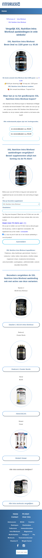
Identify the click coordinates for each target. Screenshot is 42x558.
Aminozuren (12, 522)
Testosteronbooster (25, 538)
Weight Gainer (27, 541)
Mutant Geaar (21, 458)
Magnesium (28, 531)
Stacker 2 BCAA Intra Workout (21, 325)
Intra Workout (21, 19)
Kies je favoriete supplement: (13, 201)
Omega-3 (25, 534)
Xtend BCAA (21, 414)
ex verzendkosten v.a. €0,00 (21, 129)
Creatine (31, 522)
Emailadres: (7, 207)
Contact (14, 517)
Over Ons (26, 517)
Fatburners (13, 528)
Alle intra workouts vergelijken (21, 503)
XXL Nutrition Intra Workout (17, 22)
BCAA (22, 522)
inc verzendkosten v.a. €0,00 (21, 134)
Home (4, 11)
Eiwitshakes (27, 525)
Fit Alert (25, 514)
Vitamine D (14, 541)
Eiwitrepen (14, 525)
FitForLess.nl (10, 19)
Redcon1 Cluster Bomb (21, 369)
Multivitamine (13, 534)
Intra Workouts (15, 531)
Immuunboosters (27, 528)
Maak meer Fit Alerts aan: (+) (14, 223)
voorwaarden (24, 231)
